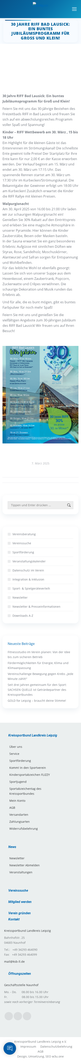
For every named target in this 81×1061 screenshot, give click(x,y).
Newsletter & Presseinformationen (36, 606)
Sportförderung (23, 552)
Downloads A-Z (22, 616)
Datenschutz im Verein (28, 570)
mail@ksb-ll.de (14, 961)
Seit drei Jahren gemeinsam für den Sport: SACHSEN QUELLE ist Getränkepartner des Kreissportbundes (37, 690)
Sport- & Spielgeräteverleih (31, 588)
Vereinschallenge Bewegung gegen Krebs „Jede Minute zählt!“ (40, 676)
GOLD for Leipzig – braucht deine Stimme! (37, 701)
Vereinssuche (21, 543)
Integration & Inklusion (28, 579)
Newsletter (20, 597)
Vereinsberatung (24, 534)
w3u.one (58, 1056)
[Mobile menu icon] (74, 9)
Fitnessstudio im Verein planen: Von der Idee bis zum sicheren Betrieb (39, 654)
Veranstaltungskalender (29, 561)
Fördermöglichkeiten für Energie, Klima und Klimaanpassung (38, 665)
